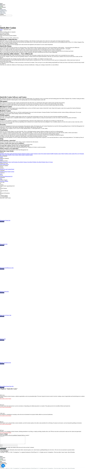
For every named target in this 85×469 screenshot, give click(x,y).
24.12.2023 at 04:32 (4, 432)
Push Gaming (5, 154)
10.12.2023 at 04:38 (4, 407)
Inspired (48, 153)
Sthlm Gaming (22, 154)
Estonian (5, 171)
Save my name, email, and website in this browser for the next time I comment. (17, 447)
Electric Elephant (21, 153)
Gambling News (3, 10)
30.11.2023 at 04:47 (4, 398)
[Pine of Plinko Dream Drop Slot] (15, 385)
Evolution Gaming (29, 153)
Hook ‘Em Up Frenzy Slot (5, 315)
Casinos (3, 4)
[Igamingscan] (6, 2)
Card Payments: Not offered (17, 162)
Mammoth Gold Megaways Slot (6, 267)
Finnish (8, 171)
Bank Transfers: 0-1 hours (5, 162)
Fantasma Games (37, 153)
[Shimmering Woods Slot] (15, 219)
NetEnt (62, 153)
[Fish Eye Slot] (15, 337)
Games (1, 5)
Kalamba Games (57, 153)
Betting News (3, 9)
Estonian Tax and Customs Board (7, 169)
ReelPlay (10, 154)
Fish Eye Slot (3, 338)
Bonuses (4, 7)
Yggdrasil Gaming (29, 154)
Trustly (1, 157)
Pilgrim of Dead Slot (4, 291)
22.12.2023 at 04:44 (4, 424)
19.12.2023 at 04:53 (4, 415)
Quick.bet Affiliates (4, 181)
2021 (1, 178)
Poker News (2, 11)
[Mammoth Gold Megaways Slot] (15, 266)
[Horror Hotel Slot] (15, 242)
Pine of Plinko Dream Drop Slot (6, 386)
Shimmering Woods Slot (5, 220)
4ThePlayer (2, 153)
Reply (10, 398)
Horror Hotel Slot (3, 244)
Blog (1, 8)
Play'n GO (77, 153)
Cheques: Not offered (27, 162)
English (1, 171)
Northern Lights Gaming (69, 153)
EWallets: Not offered (37, 162)
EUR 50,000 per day (4, 164)
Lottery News (3, 13)
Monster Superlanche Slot (5, 362)
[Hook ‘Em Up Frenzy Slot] (15, 314)
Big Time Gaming (9, 153)
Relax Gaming (15, 154)
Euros (1, 174)
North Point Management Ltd (6, 176)
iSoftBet (52, 153)
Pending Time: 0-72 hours (47, 162)
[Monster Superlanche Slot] (15, 361)
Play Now (2, 221)
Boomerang (15, 153)
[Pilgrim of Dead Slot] (15, 290)
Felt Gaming (43, 153)
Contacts (2, 14)
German (12, 171)
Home (1, 3)
